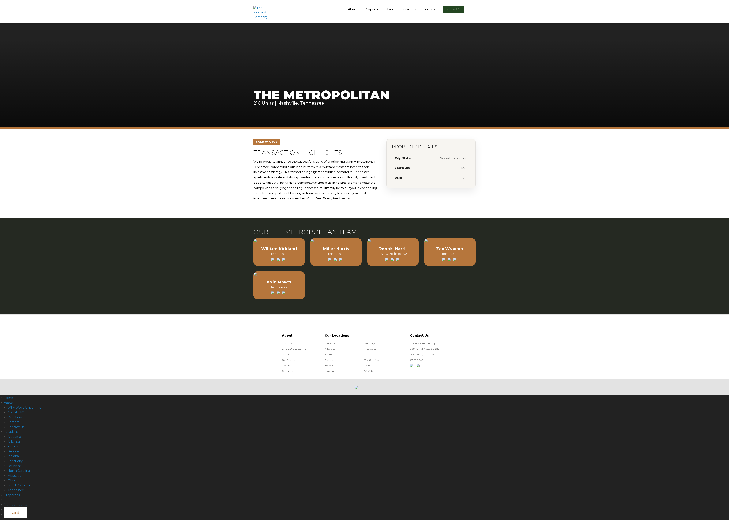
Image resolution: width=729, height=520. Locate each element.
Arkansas (330, 348)
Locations (409, 9)
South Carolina (19, 485)
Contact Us (453, 9)
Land (391, 9)
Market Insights (15, 505)
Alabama (330, 343)
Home (8, 398)
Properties (372, 9)
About (353, 9)
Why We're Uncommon (295, 348)
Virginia (368, 371)
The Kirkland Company (423, 343)
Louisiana (330, 371)
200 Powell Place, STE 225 (424, 348)
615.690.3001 (417, 360)
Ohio (367, 354)
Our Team (287, 354)
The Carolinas (371, 360)
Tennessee (369, 365)
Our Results (288, 360)
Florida (328, 354)
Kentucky (369, 343)
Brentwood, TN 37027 (422, 354)
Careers (286, 365)
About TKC (288, 343)
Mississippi (370, 348)
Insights (429, 9)
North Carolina (19, 471)
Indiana (329, 365)
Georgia (329, 360)
